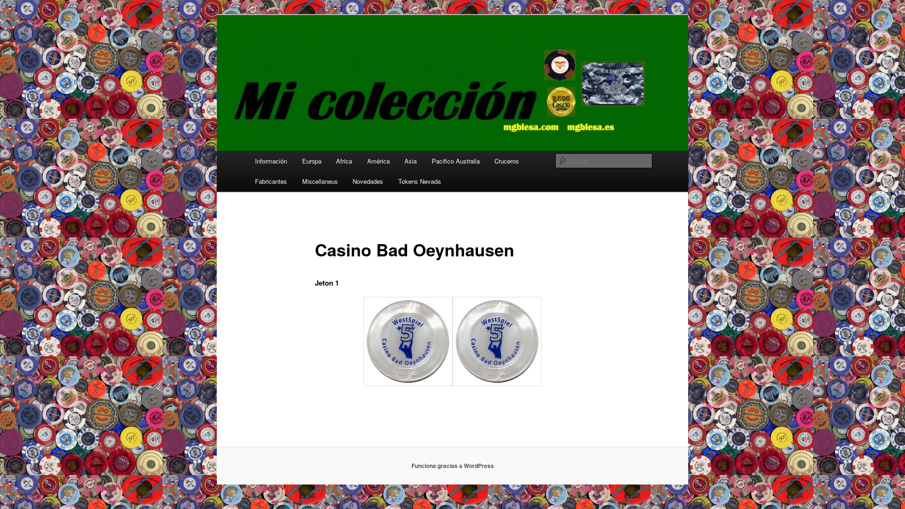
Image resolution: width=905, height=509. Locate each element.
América (378, 160)
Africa (344, 160)
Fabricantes (271, 181)
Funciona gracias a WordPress (452, 465)
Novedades (368, 181)
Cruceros (506, 160)
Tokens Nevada (419, 181)
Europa (311, 160)
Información (271, 160)
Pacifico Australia (456, 160)
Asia (410, 160)
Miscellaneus (320, 181)
